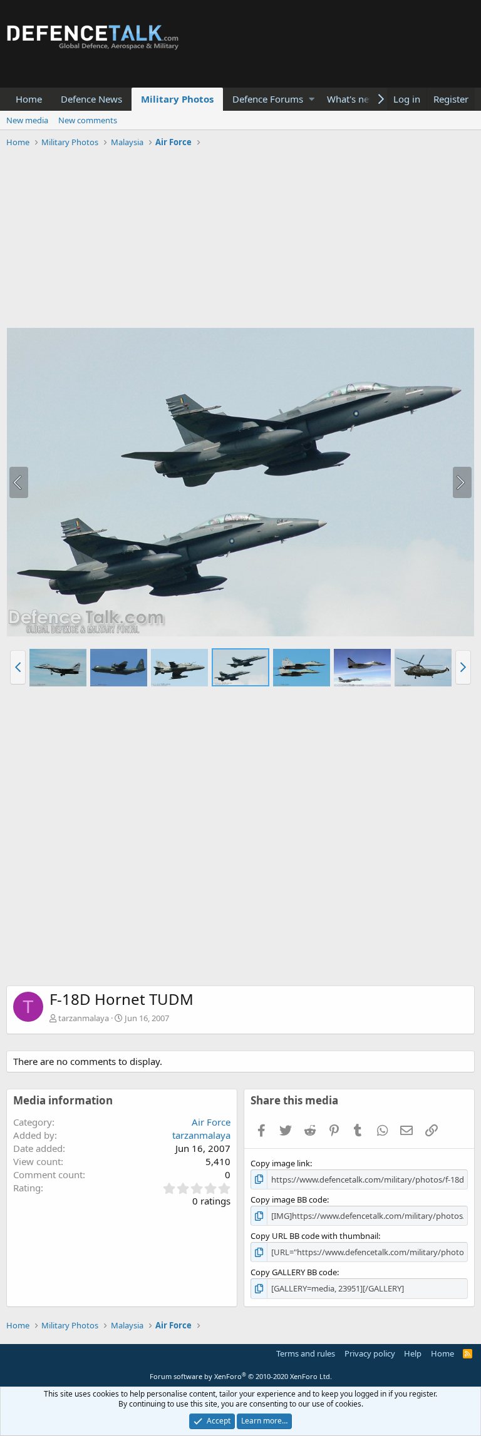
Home (29, 99)
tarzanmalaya (83, 1018)
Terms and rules (305, 1353)
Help (413, 1353)
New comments (87, 120)
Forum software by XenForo (241, 1376)
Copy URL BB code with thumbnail (314, 1235)
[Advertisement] (240, 239)
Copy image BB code (289, 1199)
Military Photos (177, 99)
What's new (351, 99)
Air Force (211, 1122)
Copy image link (280, 1163)
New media (27, 120)
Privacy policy (369, 1353)
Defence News (91, 99)
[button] (312, 99)
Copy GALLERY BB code (294, 1272)
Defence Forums (267, 99)
